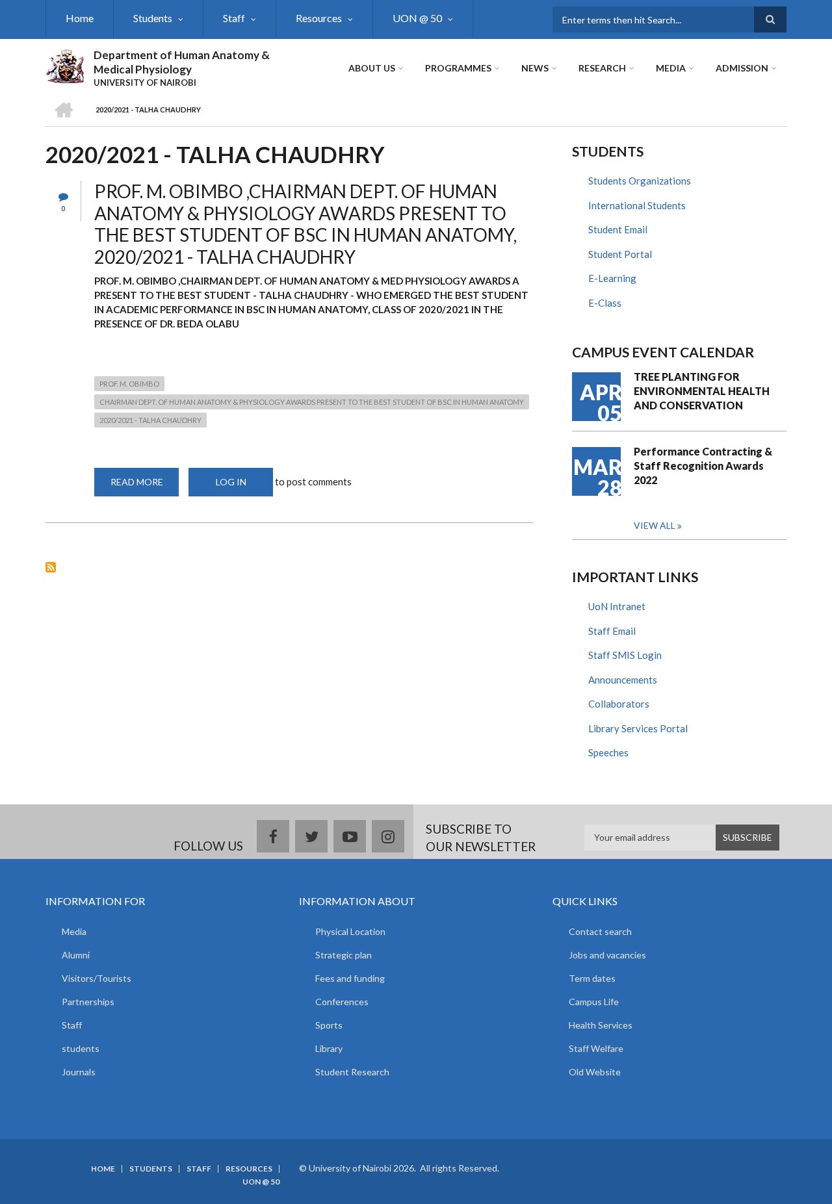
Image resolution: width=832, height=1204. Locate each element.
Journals (79, 1071)
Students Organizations (639, 180)
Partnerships (88, 1001)
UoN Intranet (616, 606)
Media (671, 67)
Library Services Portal (638, 728)
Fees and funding (350, 978)
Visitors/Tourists (96, 978)
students (80, 1048)
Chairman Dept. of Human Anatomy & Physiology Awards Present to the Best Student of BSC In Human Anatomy (311, 402)
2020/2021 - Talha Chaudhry (150, 420)
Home (80, 18)
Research (602, 67)
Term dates (592, 978)
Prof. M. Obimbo (129, 383)
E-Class (604, 303)
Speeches (608, 752)
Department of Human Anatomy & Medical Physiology (182, 62)
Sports (329, 1025)
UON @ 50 (417, 18)
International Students (637, 205)
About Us (371, 67)
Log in (231, 481)
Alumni (76, 954)
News (535, 67)
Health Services (600, 1025)
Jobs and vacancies (607, 954)
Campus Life (594, 1001)
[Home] (65, 64)
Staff (234, 18)
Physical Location (350, 931)
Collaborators (618, 704)
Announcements (622, 679)
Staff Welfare (596, 1048)
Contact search (600, 931)
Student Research (352, 1071)
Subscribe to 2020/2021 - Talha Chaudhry (51, 567)
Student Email (617, 229)
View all (654, 525)
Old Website (595, 1071)
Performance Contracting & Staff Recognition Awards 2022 (703, 465)
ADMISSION (742, 67)
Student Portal (620, 254)
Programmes (458, 67)
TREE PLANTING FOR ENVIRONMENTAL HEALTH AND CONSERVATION (702, 390)
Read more (144, 486)
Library (329, 1048)
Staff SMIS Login (625, 655)
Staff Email (612, 631)
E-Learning (612, 278)
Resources (319, 18)
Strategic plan (343, 954)
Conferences (342, 1001)
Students (152, 18)
